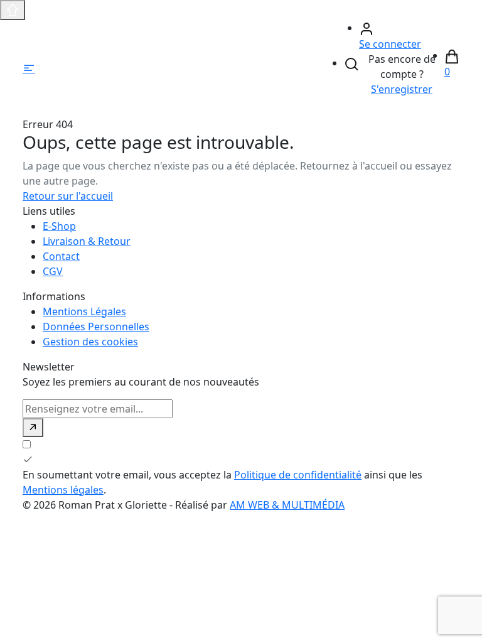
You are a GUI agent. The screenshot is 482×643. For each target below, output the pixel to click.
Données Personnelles (96, 326)
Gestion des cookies (90, 342)
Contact (61, 256)
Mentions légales (63, 490)
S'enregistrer (401, 89)
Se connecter (390, 44)
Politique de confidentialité (298, 475)
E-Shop (59, 226)
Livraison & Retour (87, 241)
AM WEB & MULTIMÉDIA (287, 505)
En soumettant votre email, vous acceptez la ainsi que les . (222, 482)
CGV (53, 271)
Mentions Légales (84, 311)
